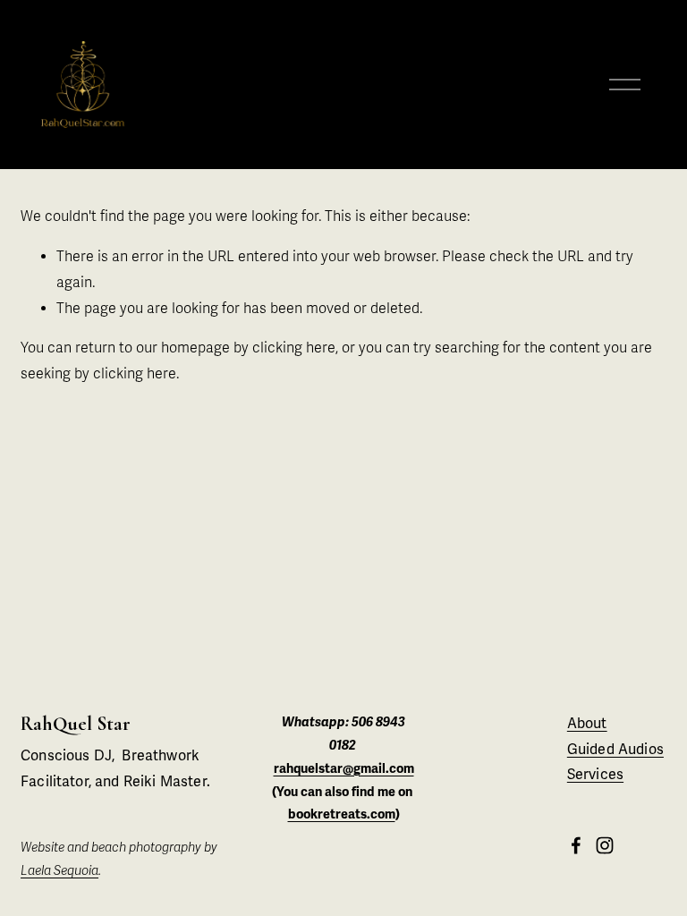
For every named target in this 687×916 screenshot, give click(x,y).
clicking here (293, 348)
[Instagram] (605, 845)
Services (595, 775)
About (587, 724)
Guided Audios (615, 749)
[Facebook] (576, 845)
